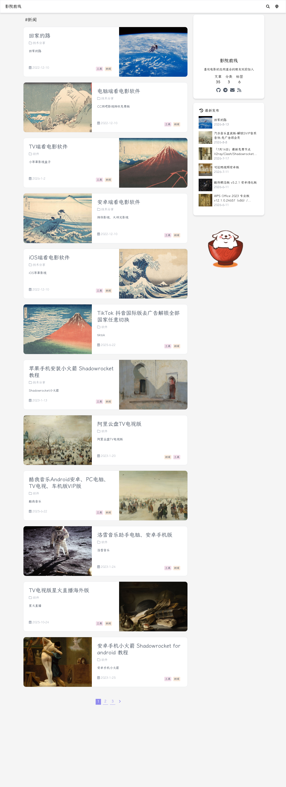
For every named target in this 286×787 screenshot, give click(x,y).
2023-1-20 (108, 456)
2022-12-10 (40, 68)
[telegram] (225, 90)
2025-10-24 (40, 622)
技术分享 (39, 43)
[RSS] (239, 90)
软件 (36, 154)
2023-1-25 (108, 678)
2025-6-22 (108, 345)
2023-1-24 (108, 567)
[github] (218, 90)
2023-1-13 (39, 400)
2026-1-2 (38, 178)
